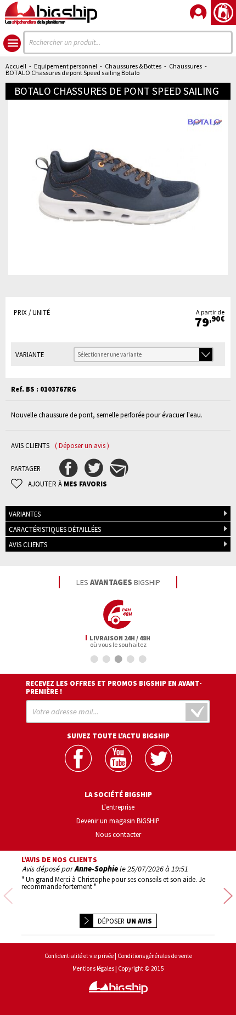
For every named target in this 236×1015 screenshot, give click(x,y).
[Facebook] (78, 758)
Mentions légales (93, 969)
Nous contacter (118, 834)
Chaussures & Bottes (133, 66)
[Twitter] (158, 758)
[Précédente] (8, 896)
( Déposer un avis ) (82, 445)
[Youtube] (118, 758)
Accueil (15, 66)
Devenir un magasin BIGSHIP (118, 820)
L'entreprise (118, 806)
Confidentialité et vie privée (79, 956)
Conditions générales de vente (154, 956)
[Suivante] (228, 896)
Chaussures (185, 66)
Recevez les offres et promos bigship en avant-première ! (114, 687)
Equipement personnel (65, 66)
